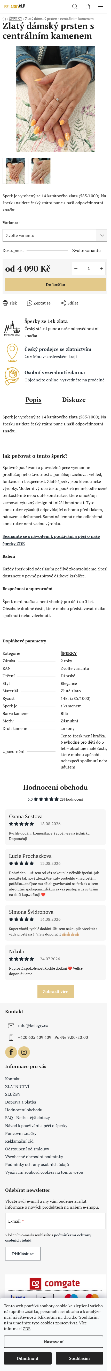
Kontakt (12, 1079)
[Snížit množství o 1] (76, 268)
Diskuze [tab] (74, 399)
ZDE (26, 1328)
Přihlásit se (23, 1254)
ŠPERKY (69, 653)
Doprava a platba (20, 1102)
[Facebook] (11, 1052)
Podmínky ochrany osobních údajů (37, 1164)
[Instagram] (24, 1052)
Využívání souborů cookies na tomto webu (44, 1172)
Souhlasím (79, 1358)
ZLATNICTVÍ (17, 1086)
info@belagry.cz (33, 1025)
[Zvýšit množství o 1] (102, 268)
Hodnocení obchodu (55, 787)
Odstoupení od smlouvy (27, 1149)
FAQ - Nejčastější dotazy (27, 1117)
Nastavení (54, 1342)
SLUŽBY (12, 1094)
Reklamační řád (19, 1141)
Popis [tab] (34, 399)
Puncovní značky (20, 1133)
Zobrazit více (55, 991)
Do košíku (55, 284)
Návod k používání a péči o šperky (36, 1125)
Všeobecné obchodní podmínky (34, 1156)
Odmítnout (27, 1358)
